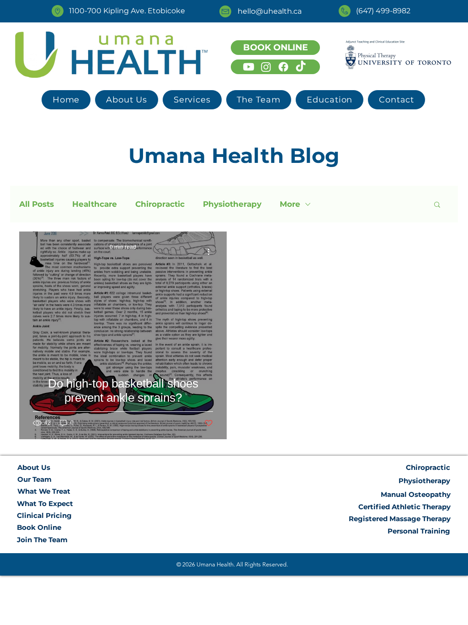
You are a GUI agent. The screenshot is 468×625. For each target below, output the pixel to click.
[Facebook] (283, 66)
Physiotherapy (232, 204)
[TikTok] (300, 66)
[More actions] (211, 251)
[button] (192, 100)
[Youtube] (248, 66)
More (290, 204)
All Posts (36, 204)
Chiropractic (160, 204)
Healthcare (94, 204)
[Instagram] (266, 66)
